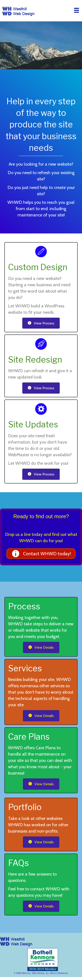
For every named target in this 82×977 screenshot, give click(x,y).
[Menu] (76, 10)
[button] (41, 553)
